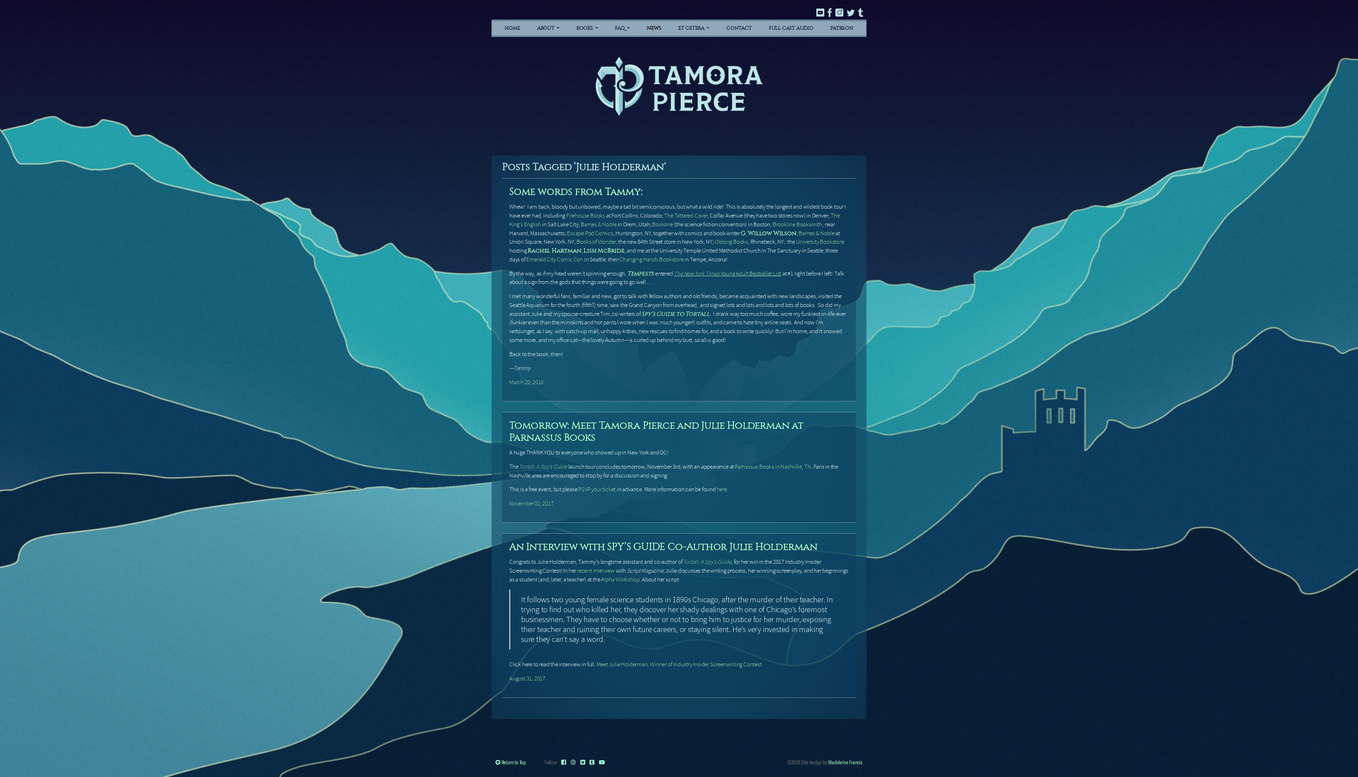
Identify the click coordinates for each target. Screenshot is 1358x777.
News (654, 28)
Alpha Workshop (620, 579)
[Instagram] (573, 762)
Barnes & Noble (598, 224)
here (722, 489)
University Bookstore (820, 241)
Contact (739, 28)
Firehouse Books (585, 215)
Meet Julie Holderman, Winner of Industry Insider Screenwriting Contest (679, 664)
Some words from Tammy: (576, 191)
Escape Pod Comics (590, 233)
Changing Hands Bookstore (651, 259)
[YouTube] (602, 762)
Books (585, 28)
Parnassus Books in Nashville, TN (773, 466)
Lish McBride (604, 250)
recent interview (596, 570)
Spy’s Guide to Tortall (676, 314)
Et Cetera (692, 28)
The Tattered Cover (685, 215)
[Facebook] (563, 762)
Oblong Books (731, 241)
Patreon (841, 28)
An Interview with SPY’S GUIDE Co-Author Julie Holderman (663, 546)
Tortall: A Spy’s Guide (707, 562)
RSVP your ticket (597, 489)
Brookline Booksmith (797, 224)
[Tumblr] (592, 762)
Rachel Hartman (554, 250)
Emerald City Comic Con (554, 259)
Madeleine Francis (845, 762)
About (546, 28)
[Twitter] (582, 762)
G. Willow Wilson (768, 233)
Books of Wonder (596, 241)
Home (512, 28)
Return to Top (513, 762)
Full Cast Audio (791, 28)
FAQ (620, 28)
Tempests (640, 273)
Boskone (662, 224)
